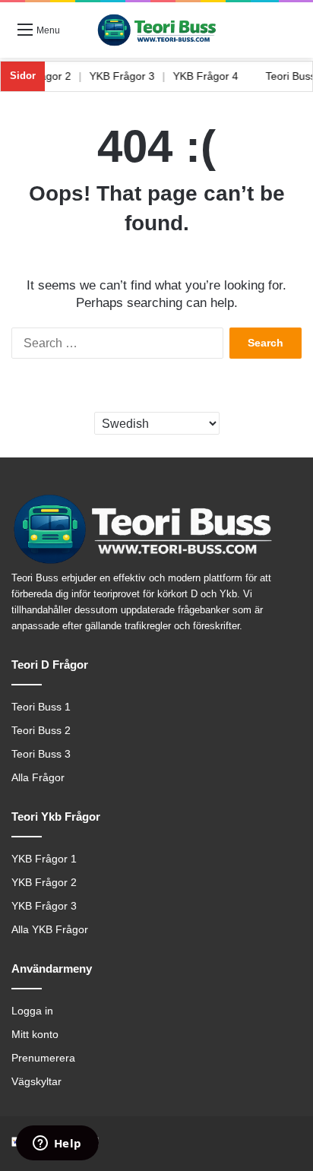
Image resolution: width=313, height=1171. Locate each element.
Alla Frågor (38, 777)
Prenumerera (43, 1058)
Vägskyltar (36, 1081)
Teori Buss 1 (41, 707)
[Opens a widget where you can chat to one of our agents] (57, 1144)
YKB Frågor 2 (44, 882)
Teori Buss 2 (41, 730)
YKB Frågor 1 (44, 859)
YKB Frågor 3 (127, 76)
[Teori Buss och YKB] (156, 30)
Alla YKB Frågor (49, 929)
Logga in (32, 1011)
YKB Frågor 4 (211, 76)
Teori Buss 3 (41, 754)
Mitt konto (34, 1034)
